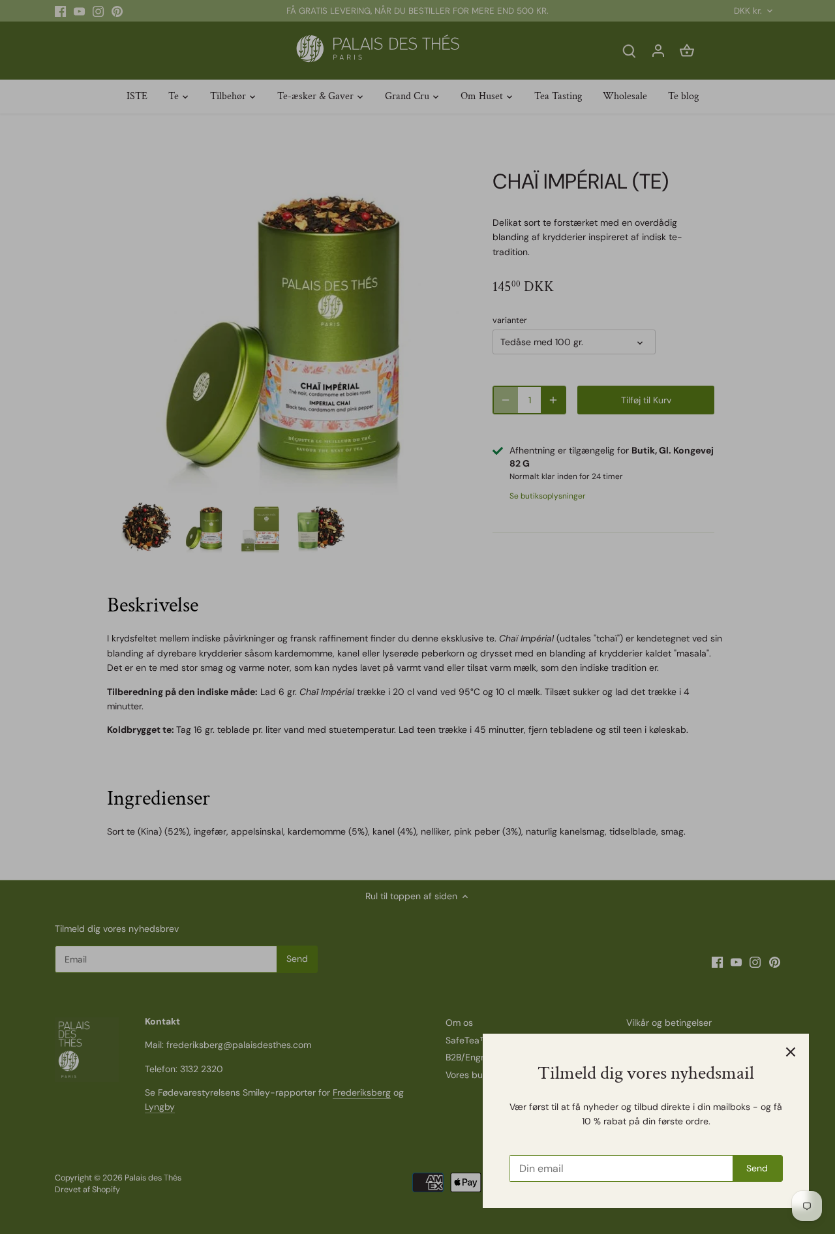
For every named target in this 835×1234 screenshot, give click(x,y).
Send (757, 1168)
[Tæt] (790, 1052)
